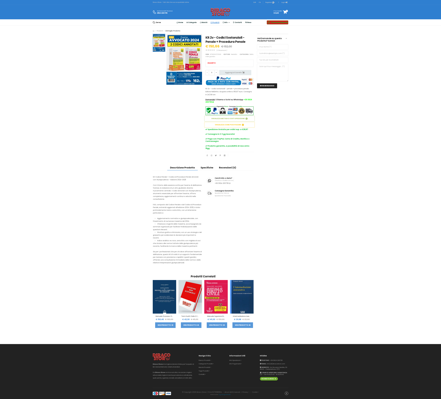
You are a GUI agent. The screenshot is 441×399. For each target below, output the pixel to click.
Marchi (204, 22)
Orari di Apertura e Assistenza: (274, 373)
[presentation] (252, 305)
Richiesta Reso (267, 379)
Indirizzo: (265, 367)
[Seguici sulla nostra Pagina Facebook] (286, 393)
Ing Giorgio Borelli (225, 394)
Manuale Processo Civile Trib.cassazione (171, 316)
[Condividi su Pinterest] (220, 155)
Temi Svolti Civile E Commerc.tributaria (196, 316)
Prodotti (215, 22)
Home (180, 22)
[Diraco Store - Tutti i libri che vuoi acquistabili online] (220, 12)
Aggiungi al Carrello (233, 72)
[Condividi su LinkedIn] (224, 155)
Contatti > (202, 374)
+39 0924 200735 (222, 183)
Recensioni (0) (227, 167)
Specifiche (207, 167)
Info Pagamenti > (235, 364)
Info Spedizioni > (235, 360)
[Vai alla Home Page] (153, 31)
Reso (249, 22)
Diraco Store (201, 392)
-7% (171, 37)
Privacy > (245, 392)
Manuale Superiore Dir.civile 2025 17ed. (222, 316)
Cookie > (255, 392)
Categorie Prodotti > (206, 364)
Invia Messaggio (267, 86)
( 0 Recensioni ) (221, 50)
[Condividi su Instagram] (211, 155)
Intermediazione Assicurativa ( (245, 316)
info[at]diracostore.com (276, 364)
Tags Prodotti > (204, 371)
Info (226, 22)
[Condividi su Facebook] (207, 155)
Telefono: (265, 360)
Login (283, 2)
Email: (263, 364)
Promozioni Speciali (279, 22)
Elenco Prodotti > (205, 360)
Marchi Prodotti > (205, 367)
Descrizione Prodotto (182, 167)
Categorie (192, 22)
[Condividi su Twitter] (216, 155)
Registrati (268, 2)
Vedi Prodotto (164, 325)
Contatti (238, 22)
